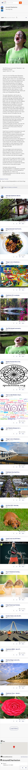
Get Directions (24, 757)
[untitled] (14, 42)
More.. (23, 223)
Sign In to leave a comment (10, 187)
